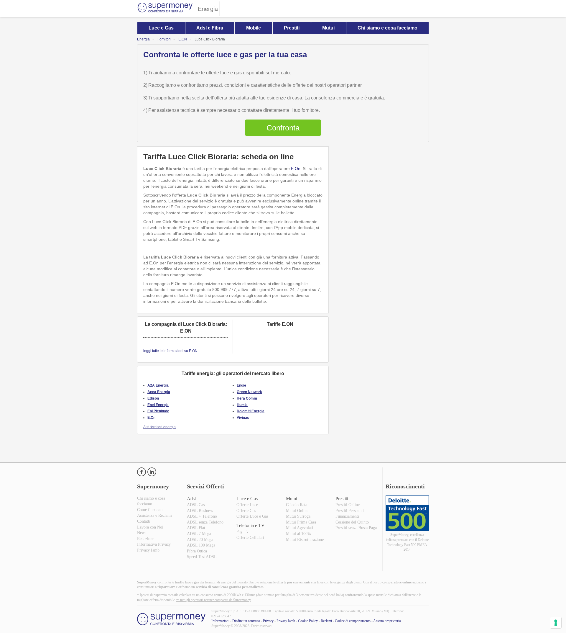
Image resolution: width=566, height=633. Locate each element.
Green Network (249, 392)
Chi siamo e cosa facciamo (387, 27)
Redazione (145, 539)
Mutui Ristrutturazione (305, 539)
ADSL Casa (196, 505)
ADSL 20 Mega (200, 539)
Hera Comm (247, 398)
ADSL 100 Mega (201, 545)
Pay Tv (242, 531)
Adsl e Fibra (209, 27)
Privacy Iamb (148, 550)
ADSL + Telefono (202, 516)
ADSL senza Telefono (205, 522)
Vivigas (243, 418)
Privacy (268, 621)
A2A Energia (158, 385)
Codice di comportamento (353, 621)
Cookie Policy (308, 621)
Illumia (242, 405)
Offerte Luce (247, 505)
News (141, 533)
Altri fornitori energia (159, 427)
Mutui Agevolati (299, 528)
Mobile (253, 27)
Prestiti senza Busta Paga (356, 528)
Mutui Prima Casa (301, 522)
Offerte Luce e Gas (252, 516)
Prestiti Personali (349, 510)
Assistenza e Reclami (154, 515)
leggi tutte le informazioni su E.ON (170, 351)
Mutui (328, 27)
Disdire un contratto (246, 621)
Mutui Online (297, 510)
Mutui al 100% (298, 533)
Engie (241, 385)
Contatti (143, 521)
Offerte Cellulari (250, 537)
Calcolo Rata (296, 505)
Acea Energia (158, 392)
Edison (153, 398)
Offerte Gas (246, 510)
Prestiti (292, 27)
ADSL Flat (196, 528)
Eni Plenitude (158, 411)
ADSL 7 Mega (199, 533)
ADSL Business (200, 510)
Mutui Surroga (298, 516)
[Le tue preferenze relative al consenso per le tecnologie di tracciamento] (555, 622)
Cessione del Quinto (352, 522)
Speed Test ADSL (202, 557)
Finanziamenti (347, 516)
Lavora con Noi (150, 527)
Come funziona (149, 510)
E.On (295, 168)
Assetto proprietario (387, 621)
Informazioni (220, 621)
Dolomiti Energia (250, 411)
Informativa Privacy (154, 544)
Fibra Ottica (197, 551)
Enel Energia (158, 405)
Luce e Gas (161, 27)
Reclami (326, 621)
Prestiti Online (347, 505)
